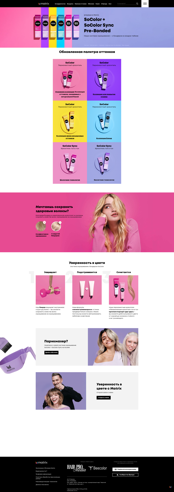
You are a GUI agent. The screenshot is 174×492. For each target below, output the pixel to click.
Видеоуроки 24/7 (41, 471)
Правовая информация (43, 474)
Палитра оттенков (80, 3)
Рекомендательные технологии (46, 481)
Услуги (98, 3)
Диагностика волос (42, 484)
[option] (70, 80)
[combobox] (127, 3)
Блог (110, 3)
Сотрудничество (60, 3)
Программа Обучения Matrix (45, 468)
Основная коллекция (64, 92)
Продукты (70, 3)
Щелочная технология (70, 180)
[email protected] (83, 490)
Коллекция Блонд (104, 138)
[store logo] (44, 3)
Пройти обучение (51, 352)
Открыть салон (103, 397)
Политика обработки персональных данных (48, 478)
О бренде (104, 3)
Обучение (91, 3)
